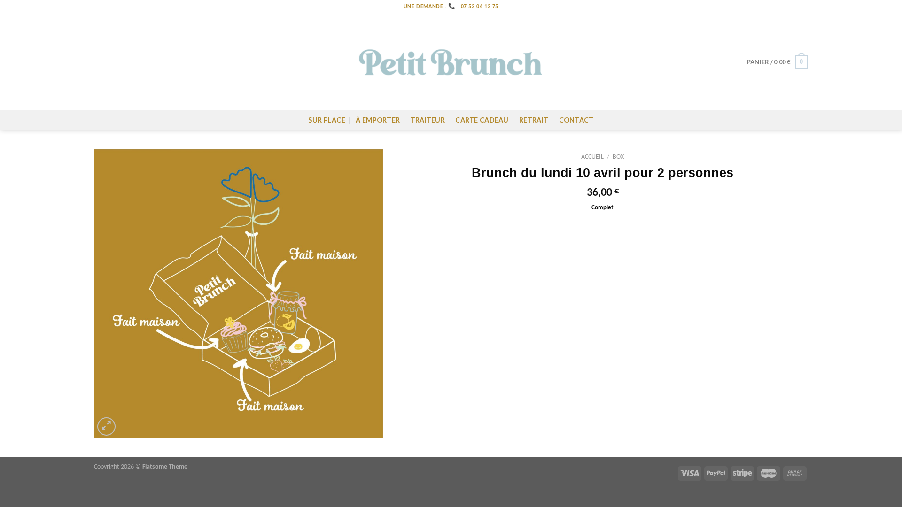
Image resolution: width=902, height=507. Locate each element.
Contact (576, 120)
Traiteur (428, 120)
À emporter (378, 120)
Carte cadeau (481, 120)
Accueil (592, 157)
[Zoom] (106, 426)
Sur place (326, 120)
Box (618, 157)
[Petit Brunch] (451, 61)
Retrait (533, 120)
